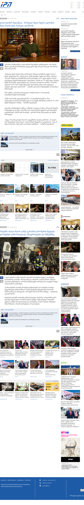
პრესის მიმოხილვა (67, 95)
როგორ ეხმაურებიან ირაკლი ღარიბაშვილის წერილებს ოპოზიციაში (36, 372)
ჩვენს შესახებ (12, 480)
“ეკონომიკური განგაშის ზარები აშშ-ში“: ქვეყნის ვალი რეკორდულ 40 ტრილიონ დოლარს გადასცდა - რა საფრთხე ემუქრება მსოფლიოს (21, 374)
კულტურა (67, 12)
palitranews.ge (33, 376)
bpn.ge (72, 2)
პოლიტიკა (9, 12)
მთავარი (2, 12)
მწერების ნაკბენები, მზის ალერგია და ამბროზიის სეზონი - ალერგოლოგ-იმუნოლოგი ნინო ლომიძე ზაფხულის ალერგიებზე (22, 395)
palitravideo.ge (3, 220)
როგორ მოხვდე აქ (53, 160)
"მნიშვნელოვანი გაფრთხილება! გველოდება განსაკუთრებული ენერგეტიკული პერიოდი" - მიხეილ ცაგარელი (7, 217)
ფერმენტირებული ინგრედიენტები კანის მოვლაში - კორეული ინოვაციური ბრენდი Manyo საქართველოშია (51, 395)
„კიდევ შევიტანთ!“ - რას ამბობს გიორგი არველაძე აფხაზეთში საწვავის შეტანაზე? (70, 208)
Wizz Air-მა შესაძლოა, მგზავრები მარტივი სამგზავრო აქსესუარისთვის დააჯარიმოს (5, 373)
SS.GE (2, 160)
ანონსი (73, 12)
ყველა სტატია (74, 90)
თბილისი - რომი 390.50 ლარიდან (51, 195)
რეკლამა (28, 480)
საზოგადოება (25, 12)
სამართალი (17, 12)
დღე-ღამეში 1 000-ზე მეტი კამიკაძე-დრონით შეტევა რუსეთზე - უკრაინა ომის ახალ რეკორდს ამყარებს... (70, 145)
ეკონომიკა (47, 12)
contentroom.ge (3, 399)
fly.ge (1, 200)
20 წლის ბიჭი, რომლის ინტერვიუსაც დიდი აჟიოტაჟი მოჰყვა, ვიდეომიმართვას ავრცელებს (51, 217)
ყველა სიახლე (74, 51)
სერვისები (20, 480)
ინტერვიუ (64, 57)
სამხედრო (60, 12)
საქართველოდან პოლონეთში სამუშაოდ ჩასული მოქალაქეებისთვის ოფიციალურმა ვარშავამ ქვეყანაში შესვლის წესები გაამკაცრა (52, 375)
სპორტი (54, 12)
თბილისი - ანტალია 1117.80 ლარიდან (7, 195)
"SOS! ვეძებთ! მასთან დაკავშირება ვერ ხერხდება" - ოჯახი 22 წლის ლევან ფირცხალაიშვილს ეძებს (37, 217)
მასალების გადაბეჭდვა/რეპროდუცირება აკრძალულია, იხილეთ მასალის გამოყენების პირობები (15, 485)
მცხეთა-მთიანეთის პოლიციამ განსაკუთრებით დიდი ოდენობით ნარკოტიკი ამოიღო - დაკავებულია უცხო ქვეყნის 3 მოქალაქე (70, 45)
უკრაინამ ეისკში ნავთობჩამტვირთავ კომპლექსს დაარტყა (24, 143)
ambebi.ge (2, 357)
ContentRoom (55, 381)
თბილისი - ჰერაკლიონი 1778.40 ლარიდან (21, 195)
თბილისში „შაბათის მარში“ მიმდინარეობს (69, 24)
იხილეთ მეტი (28, 149)
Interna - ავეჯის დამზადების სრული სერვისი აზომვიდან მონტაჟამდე (7, 394)
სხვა (2, 15)
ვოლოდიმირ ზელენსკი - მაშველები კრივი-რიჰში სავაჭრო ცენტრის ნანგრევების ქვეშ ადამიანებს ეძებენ (70, 33)
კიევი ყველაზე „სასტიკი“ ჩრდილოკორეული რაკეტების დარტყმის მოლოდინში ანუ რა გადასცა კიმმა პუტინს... (69, 164)
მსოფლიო (33, 12)
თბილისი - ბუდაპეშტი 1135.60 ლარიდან (36, 195)
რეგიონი (40, 12)
